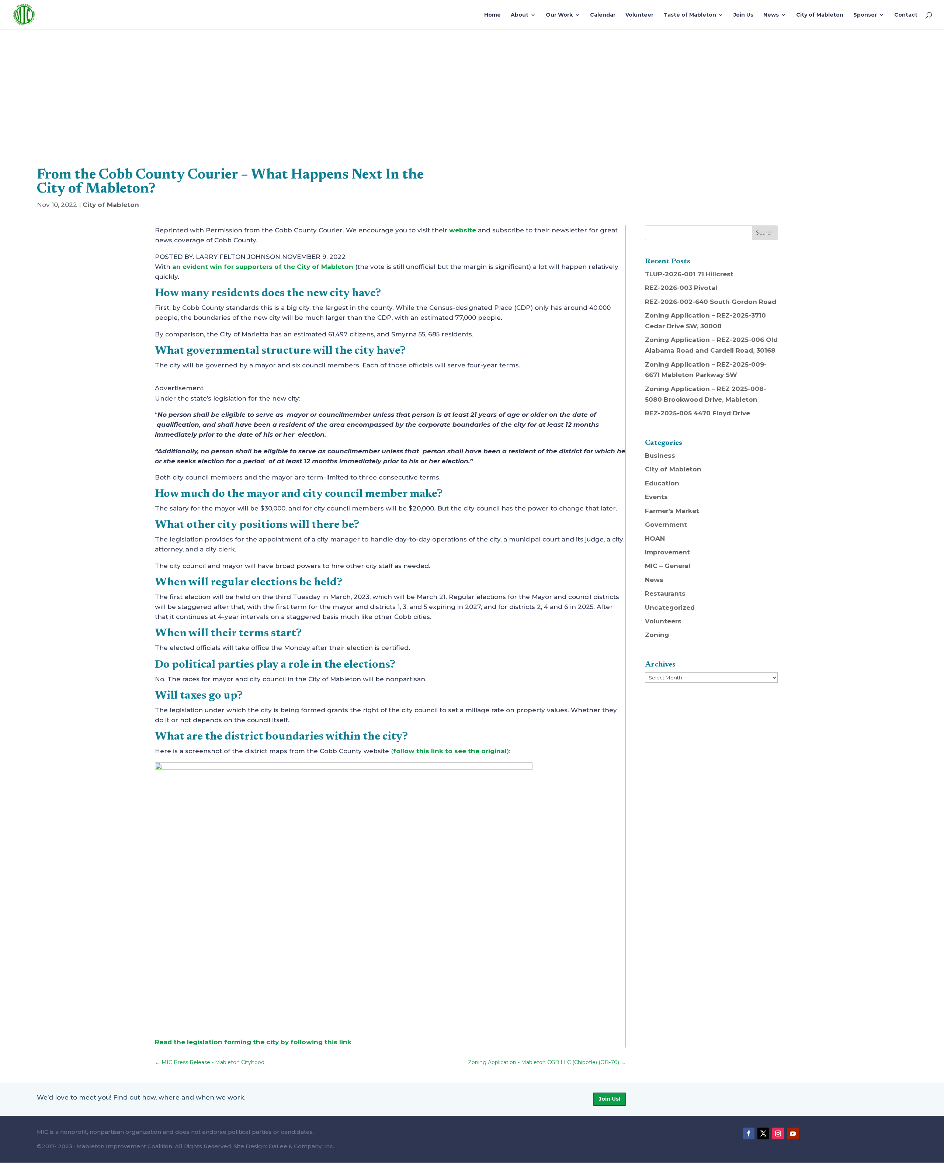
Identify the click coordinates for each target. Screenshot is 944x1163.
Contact (905, 15)
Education (662, 483)
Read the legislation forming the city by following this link (253, 1042)
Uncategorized (670, 607)
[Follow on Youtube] (793, 1133)
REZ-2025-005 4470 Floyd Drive (697, 413)
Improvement (667, 552)
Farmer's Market (672, 511)
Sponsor (865, 15)
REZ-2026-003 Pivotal (681, 287)
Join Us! (609, 1098)
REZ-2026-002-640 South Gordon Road (710, 301)
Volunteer (639, 15)
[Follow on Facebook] (748, 1133)
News (771, 15)
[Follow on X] (763, 1133)
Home (492, 15)
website (462, 230)
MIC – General (667, 566)
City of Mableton (819, 15)
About (519, 15)
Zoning (657, 634)
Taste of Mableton (689, 15)
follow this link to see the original (450, 751)
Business (660, 455)
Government (666, 524)
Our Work (559, 15)
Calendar (602, 15)
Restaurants (665, 593)
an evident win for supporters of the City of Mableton (262, 266)
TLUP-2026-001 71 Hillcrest (689, 274)
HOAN (655, 538)
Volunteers (663, 621)
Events (656, 497)
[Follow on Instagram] (778, 1133)
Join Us (743, 15)
